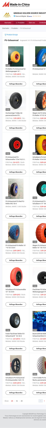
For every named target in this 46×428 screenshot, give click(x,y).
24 (12, 401)
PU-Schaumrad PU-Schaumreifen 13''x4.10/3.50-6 (16, 159)
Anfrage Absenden (15, 84)
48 (22, 401)
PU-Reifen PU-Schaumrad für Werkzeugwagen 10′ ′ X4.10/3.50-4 (16, 71)
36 (17, 401)
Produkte (21, 23)
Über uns (32, 23)
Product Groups (12, 35)
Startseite (7, 23)
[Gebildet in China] (16, 4)
